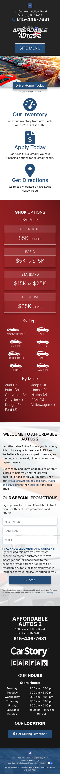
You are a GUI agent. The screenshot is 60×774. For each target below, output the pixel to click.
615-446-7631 (33, 19)
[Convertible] (16, 331)
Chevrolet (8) (15, 395)
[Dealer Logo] (30, 32)
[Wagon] (42, 367)
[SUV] (42, 331)
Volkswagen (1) (43, 405)
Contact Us (31, 758)
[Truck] (42, 343)
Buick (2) (12, 390)
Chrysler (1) (14, 400)
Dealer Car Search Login (29, 760)
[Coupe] (16, 343)
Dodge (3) (13, 405)
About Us (21, 758)
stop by (35, 484)
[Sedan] (16, 367)
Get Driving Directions (31, 734)
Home (14, 758)
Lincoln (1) (39, 390)
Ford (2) (11, 410)
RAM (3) (37, 400)
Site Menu (30, 48)
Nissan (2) (39, 395)
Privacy (50, 592)
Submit (30, 580)
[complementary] (50, 764)
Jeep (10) (38, 385)
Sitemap (24, 763)
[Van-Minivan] (42, 355)
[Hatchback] (16, 355)
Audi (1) (11, 385)
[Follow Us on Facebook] (30, 5)
